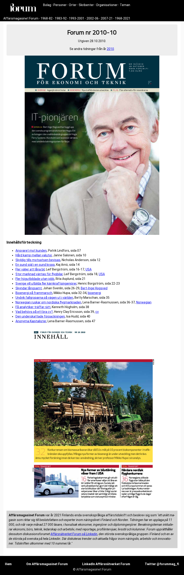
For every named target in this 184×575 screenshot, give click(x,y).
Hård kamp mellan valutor (33, 255)
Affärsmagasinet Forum (20, 18)
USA (88, 269)
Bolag (47, 5)
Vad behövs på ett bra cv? (34, 311)
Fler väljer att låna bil (30, 269)
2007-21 (107, 18)
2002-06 (93, 18)
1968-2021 (122, 18)
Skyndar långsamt (28, 288)
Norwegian (143, 302)
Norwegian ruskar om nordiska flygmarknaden (48, 302)
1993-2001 (76, 18)
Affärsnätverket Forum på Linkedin (73, 534)
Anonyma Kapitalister (30, 321)
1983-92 (61, 18)
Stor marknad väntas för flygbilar (39, 274)
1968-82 (47, 18)
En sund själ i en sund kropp (35, 264)
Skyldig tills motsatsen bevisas (37, 260)
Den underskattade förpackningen (40, 316)
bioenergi (94, 293)
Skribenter (86, 5)
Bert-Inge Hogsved (94, 288)
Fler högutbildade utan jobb (34, 279)
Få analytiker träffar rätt (32, 307)
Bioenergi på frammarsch (33, 293)
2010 (110, 49)
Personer (60, 5)
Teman (125, 5)
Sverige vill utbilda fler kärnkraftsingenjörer (46, 283)
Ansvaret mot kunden (31, 250)
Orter (73, 5)
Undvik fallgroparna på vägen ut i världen (44, 297)
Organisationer (107, 5)
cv (97, 311)
